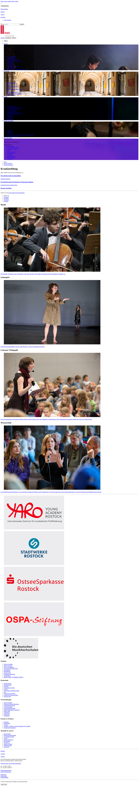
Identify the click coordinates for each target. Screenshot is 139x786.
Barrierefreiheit (4, 777)
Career (8, 150)
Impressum (3, 774)
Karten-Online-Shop (6, 772)
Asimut (2, 14)
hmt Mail (3, 17)
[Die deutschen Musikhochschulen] (21, 658)
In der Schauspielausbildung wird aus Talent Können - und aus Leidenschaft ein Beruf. (23, 346)
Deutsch (3, 38)
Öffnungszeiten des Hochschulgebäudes (11, 763)
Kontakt (3, 751)
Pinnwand (9, 159)
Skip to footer (14, 1)
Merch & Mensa (11, 156)
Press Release (10, 146)
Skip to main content (6, 1)
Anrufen (3, 754)
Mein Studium (4, 9)
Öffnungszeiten (11, 157)
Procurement (10, 153)
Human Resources (11, 152)
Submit (22, 24)
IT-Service (9, 155)
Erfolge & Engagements (13, 147)
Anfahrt (3, 756)
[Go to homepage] (7, 36)
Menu (6, 41)
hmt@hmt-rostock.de (6, 770)
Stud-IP (3, 12)
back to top (4, 784)
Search (2, 24)
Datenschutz (4, 776)
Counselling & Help (12, 149)
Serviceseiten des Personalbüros (16, 192)
